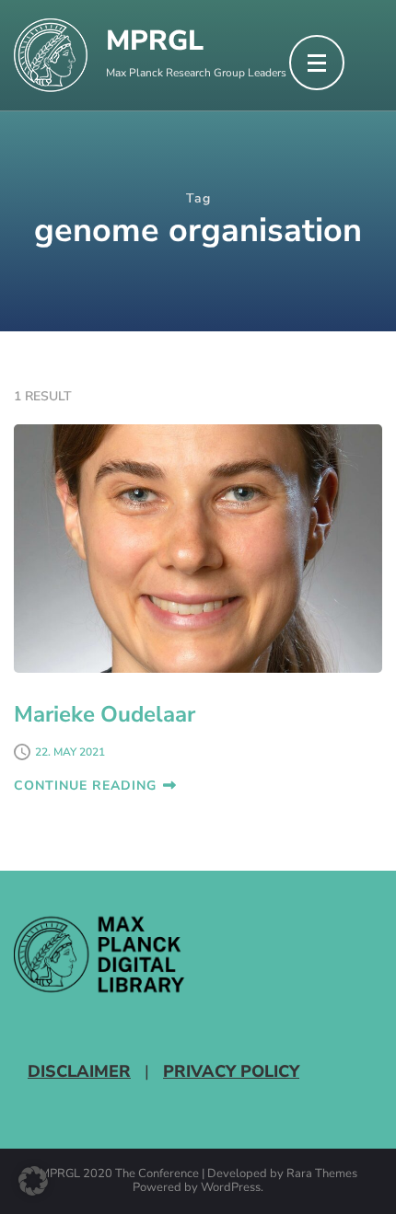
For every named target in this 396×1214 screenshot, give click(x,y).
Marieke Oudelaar (104, 714)
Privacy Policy (231, 1071)
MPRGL (155, 41)
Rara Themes (321, 1174)
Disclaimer (79, 1071)
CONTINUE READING (85, 785)
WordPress (231, 1188)
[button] (33, 1181)
